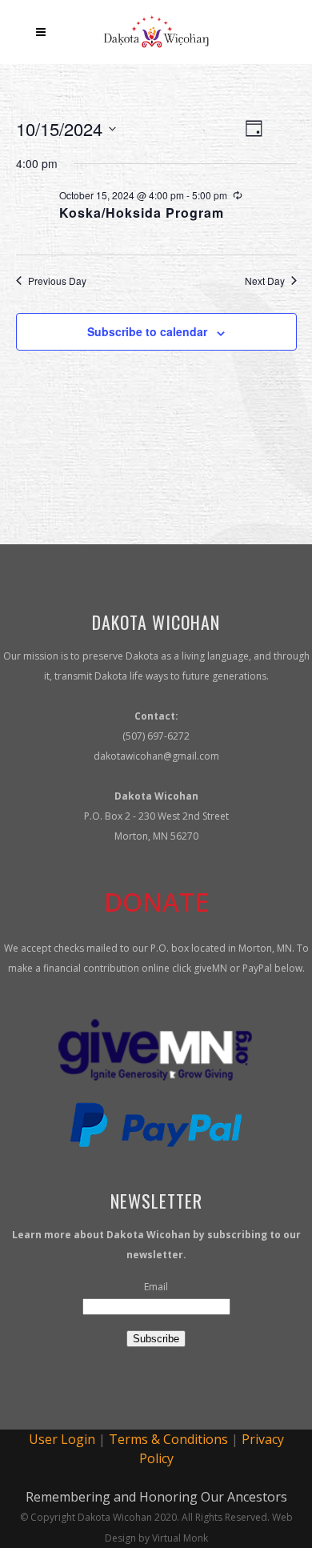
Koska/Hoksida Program (141, 212)
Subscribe (156, 1339)
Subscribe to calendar (147, 331)
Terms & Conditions (168, 1439)
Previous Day (57, 281)
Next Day (265, 281)
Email (156, 1286)
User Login (62, 1439)
